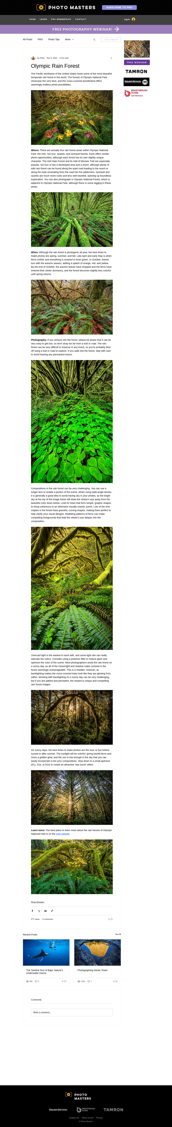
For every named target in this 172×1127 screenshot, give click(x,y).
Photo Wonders (37, 902)
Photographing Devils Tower (93, 970)
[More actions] (111, 58)
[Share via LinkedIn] (45, 911)
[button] (43, 19)
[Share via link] (52, 911)
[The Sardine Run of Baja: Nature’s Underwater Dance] (46, 952)
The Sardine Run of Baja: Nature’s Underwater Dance (44, 971)
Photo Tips (54, 39)
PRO (40, 39)
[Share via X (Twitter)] (39, 911)
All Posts (27, 39)
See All (118, 934)
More (68, 39)
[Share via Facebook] (32, 911)
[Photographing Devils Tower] (97, 952)
